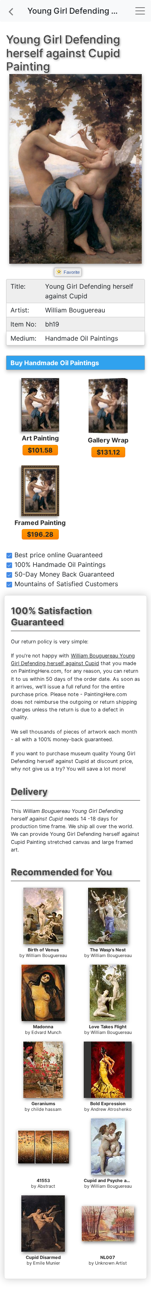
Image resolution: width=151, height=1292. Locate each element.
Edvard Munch (46, 1032)
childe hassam (46, 1109)
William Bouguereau (46, 955)
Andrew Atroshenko (111, 1109)
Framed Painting (40, 523)
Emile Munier (46, 1263)
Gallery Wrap (108, 440)
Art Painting (40, 438)
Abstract (46, 1186)
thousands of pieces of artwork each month (83, 732)
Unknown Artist (111, 1263)
